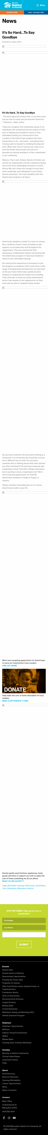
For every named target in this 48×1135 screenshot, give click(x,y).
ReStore (5, 1029)
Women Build (7, 1006)
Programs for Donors (11, 983)
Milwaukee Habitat (25, 888)
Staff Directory (8, 1074)
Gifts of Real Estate (11, 996)
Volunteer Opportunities (12, 1026)
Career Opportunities (11, 1083)
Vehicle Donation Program (13, 1015)
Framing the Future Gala (12, 980)
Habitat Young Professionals (14, 1033)
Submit (24, 944)
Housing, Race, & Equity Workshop (16, 1043)
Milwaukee (12, 888)
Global (5, 1036)
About (5, 1070)
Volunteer (6, 1023)
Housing (6, 1050)
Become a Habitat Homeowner (15, 1053)
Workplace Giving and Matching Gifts (18, 1012)
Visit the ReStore (36, 12)
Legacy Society (9, 1002)
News (9, 20)
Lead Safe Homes (10, 1060)
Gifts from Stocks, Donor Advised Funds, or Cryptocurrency (20, 987)
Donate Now (12, 12)
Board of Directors (10, 1077)
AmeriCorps (30, 885)
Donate (5, 966)
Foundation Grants (10, 992)
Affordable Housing (15, 885)
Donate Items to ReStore (13, 973)
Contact (6, 1097)
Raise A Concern (9, 1090)
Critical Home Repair (11, 1056)
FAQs (4, 1063)
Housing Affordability (11, 1080)
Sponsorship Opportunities (14, 976)
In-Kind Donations (9, 1009)
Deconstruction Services (12, 999)
